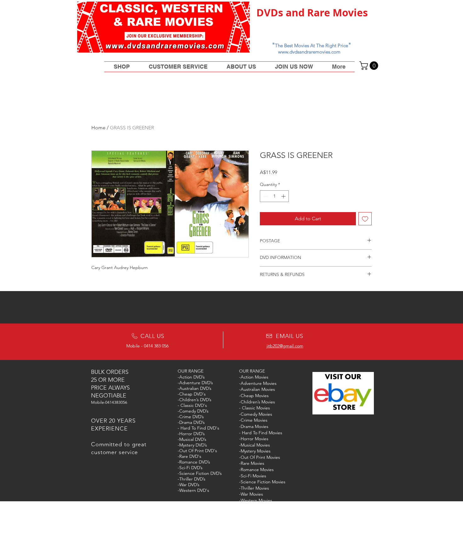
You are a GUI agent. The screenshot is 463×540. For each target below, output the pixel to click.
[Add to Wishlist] (365, 218)
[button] (369, 65)
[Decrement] (265, 196)
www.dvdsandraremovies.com (309, 52)
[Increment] (284, 196)
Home (98, 128)
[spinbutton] (274, 196)
